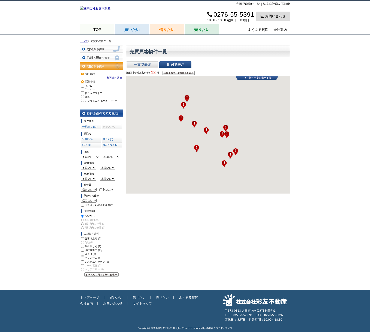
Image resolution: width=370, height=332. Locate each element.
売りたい (202, 29)
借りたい (167, 29)
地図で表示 (175, 64)
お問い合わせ (275, 16)
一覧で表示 (142, 64)
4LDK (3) (108, 139)
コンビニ (90, 85)
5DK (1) (86, 144)
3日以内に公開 (95, 223)
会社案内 (280, 30)
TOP (97, 29)
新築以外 (108, 189)
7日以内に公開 (95, 227)
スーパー (90, 89)
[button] (181, 118)
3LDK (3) (87, 139)
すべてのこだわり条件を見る (101, 274)
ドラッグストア (94, 93)
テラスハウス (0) (109, 127)
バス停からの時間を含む (99, 205)
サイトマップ (142, 303)
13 (153, 72)
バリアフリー (94, 269)
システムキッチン (97, 261)
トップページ (89, 297)
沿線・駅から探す (101, 57)
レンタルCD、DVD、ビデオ (101, 100)
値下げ (90, 253)
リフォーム (93, 257)
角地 (89, 242)
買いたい (132, 29)
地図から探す (101, 66)
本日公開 (91, 219)
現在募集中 (93, 250)
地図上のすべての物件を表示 (179, 73)
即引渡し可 (93, 246)
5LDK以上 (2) (110, 144)
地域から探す (101, 49)
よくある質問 (258, 30)
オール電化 (93, 265)
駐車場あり (93, 238)
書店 (87, 97)
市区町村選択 (114, 77)
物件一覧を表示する (257, 78)
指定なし (90, 216)
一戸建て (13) (89, 126)
